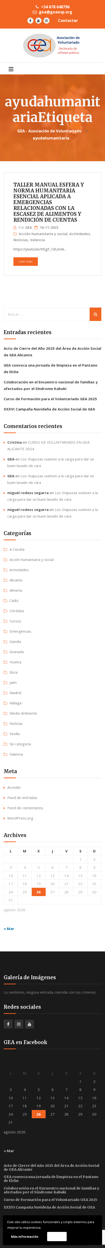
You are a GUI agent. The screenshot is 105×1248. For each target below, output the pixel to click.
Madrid (15, 692)
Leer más (25, 261)
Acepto (57, 1236)
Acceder (14, 787)
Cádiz (14, 600)
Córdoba (17, 610)
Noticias (20, 240)
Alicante (16, 580)
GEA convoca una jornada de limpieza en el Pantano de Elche (51, 1179)
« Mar (9, 928)
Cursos (15, 621)
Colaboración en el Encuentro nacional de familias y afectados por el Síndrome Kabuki (51, 1190)
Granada (17, 651)
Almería (16, 590)
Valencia (37, 240)
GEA (28, 227)
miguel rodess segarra (28, 492)
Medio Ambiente (23, 713)
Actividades (79, 233)
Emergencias (20, 631)
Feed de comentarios (25, 807)
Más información (24, 1236)
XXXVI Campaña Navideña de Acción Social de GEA (49, 409)
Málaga (15, 702)
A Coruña (17, 549)
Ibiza (14, 672)
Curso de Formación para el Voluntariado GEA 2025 (50, 398)
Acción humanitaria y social (43, 233)
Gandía (15, 641)
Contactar (68, 20)
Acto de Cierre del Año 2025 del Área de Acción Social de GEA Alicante (51, 1167)
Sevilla (15, 733)
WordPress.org (20, 818)
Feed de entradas (22, 797)
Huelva (15, 661)
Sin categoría (20, 743)
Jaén (13, 682)
